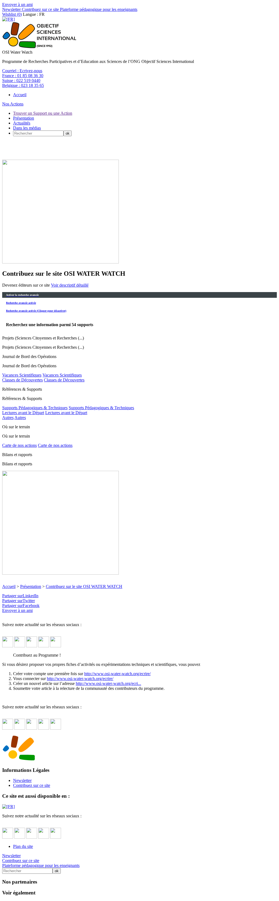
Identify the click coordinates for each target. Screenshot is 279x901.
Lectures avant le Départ (23, 412)
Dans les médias (27, 128)
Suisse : (21, 80)
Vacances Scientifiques (21, 375)
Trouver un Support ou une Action (42, 113)
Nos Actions (12, 104)
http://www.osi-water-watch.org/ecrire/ (117, 673)
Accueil (19, 94)
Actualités (21, 123)
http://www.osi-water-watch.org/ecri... (108, 683)
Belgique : (23, 85)
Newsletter (11, 9)
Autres (8, 417)
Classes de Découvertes (22, 380)
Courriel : (22, 70)
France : (22, 75)
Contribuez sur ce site (40, 9)
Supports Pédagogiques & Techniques (35, 407)
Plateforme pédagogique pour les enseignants (98, 9)
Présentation (23, 118)
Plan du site (23, 846)
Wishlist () (12, 14)
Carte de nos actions (19, 445)
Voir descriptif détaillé (70, 285)
